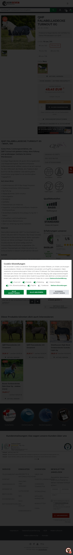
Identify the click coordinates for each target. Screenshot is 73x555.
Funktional (44, 285)
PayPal (33, 285)
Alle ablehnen (36, 292)
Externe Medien (55, 282)
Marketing (40, 282)
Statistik (28, 282)
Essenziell (17, 282)
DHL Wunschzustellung (17, 285)
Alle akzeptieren (14, 292)
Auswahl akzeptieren (59, 292)
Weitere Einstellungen (59, 285)
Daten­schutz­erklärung (58, 278)
